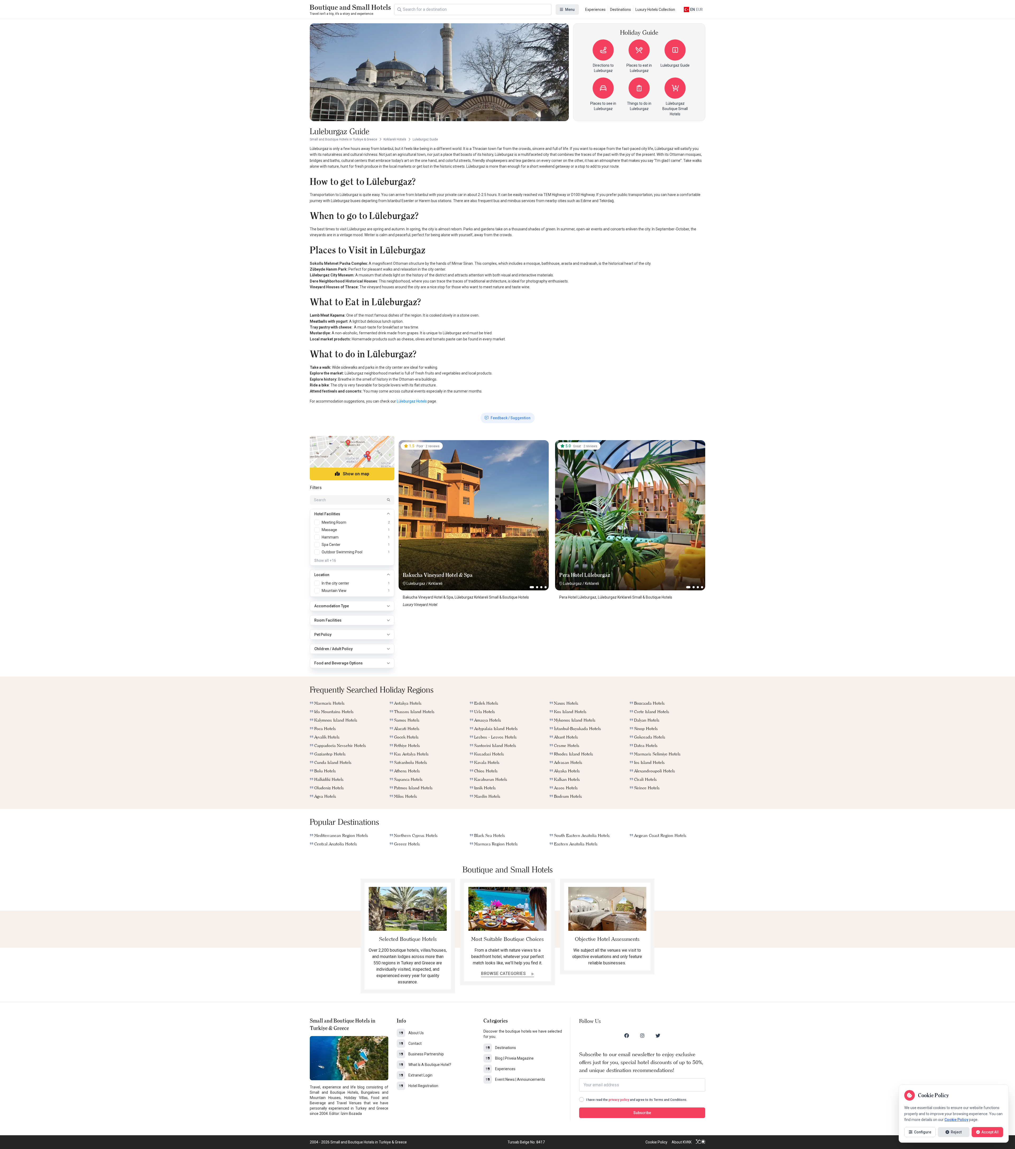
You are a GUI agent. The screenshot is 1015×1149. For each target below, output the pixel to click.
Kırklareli (435, 583)
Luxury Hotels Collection (655, 9)
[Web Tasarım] (700, 1142)
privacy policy (618, 1100)
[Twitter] (658, 1035)
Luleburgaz (416, 583)
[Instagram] (642, 1035)
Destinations (620, 9)
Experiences (595, 9)
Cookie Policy (656, 1142)
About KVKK (681, 1142)
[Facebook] (627, 1035)
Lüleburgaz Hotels (412, 401)
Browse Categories (504, 973)
